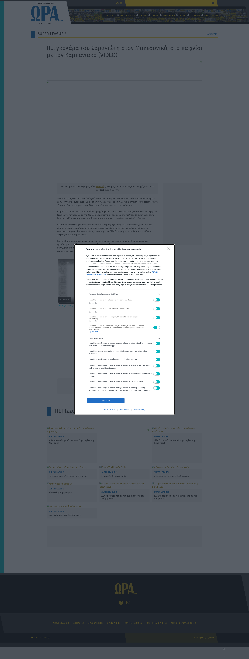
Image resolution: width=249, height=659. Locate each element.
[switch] (156, 300)
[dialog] (124, 329)
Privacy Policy (139, 410)
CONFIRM (106, 400)
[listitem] (124, 294)
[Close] (169, 249)
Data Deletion (109, 410)
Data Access (124, 410)
